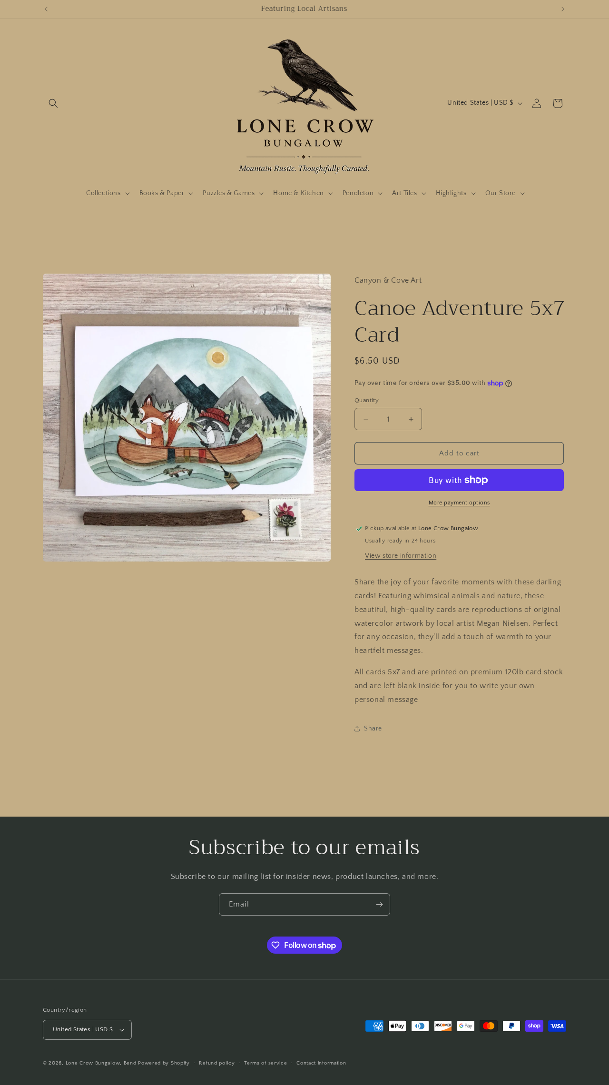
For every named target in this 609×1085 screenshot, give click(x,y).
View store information (400, 556)
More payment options (459, 503)
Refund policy (217, 1063)
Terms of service (265, 1063)
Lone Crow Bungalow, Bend (101, 1063)
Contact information (321, 1063)
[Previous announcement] (46, 9)
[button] (53, 103)
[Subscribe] (379, 904)
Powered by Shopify (164, 1063)
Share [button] (373, 728)
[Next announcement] (562, 9)
